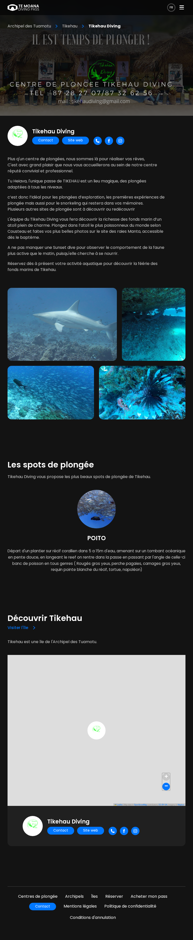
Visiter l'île (18, 628)
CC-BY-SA (163, 804)
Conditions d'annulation (93, 917)
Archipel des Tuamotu (29, 26)
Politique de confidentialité (130, 906)
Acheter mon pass (149, 896)
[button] (96, 730)
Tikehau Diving (104, 26)
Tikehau (69, 26)
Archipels (74, 896)
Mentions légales (80, 906)
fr (171, 7)
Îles (94, 896)
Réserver (114, 896)
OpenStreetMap (140, 804)
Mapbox (181, 804)
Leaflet (119, 804)
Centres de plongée (38, 896)
